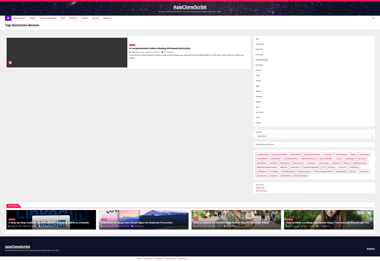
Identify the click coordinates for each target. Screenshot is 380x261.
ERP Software (362, 158)
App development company (312, 154)
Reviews (259, 96)
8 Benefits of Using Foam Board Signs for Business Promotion (136, 222)
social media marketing (287, 171)
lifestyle (107, 18)
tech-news (259, 112)
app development (296, 154)
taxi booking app (341, 171)
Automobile (260, 44)
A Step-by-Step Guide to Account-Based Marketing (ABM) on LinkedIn (48, 222)
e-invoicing (339, 158)
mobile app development (360, 163)
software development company (323, 171)
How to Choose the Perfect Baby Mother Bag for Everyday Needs (231, 222)
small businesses (262, 171)
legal (257, 86)
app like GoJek (327, 154)
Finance (259, 70)
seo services (342, 167)
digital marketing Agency (291, 158)
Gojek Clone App (285, 163)
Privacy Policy (171, 259)
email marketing (349, 158)
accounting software (263, 154)
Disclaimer (159, 259)
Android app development (279, 154)
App (257, 39)
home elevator (311, 163)
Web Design (273, 175)
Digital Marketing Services (308, 158)
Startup (73, 18)
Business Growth (364, 154)
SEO (323, 167)
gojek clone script (298, 163)
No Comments (169, 52)
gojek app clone (261, 163)
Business (259, 49)
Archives (259, 132)
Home (139, 259)
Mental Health (336, 163)
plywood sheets (295, 167)
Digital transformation (326, 158)
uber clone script (262, 175)
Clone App (259, 54)
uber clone (352, 171)
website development (300, 175)
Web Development (286, 175)
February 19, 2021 (138, 52)
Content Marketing (262, 158)
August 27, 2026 (16, 226)
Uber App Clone (261, 191)
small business (354, 167)
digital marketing (275, 158)
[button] (373, 18)
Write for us (19, 18)
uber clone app (363, 171)
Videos (258, 123)
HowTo (84, 18)
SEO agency (331, 167)
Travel (32, 18)
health (95, 18)
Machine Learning (324, 163)
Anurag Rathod (154, 52)
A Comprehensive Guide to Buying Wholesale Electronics (159, 48)
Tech (63, 18)
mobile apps (283, 167)
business (353, 154)
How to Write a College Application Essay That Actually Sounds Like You (327, 222)
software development (304, 171)
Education (259, 65)
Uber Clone (260, 185)
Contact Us (148, 259)
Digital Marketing (48, 18)
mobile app (346, 163)
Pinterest (271, 144)
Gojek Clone (273, 163)
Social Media (274, 171)
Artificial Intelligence (341, 154)
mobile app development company (267, 167)
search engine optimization (311, 167)
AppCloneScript (190, 7)
